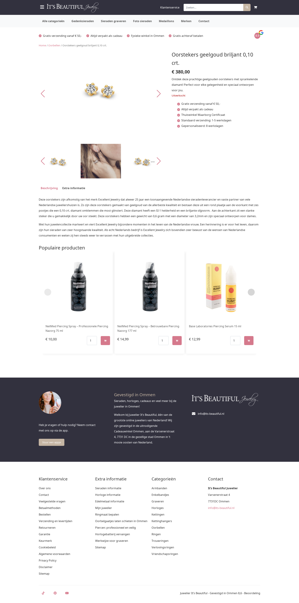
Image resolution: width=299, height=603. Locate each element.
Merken (186, 21)
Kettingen (158, 514)
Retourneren (47, 528)
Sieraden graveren (113, 21)
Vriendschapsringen (165, 554)
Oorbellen (54, 45)
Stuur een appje (51, 442)
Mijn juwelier (103, 508)
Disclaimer (46, 567)
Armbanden (159, 488)
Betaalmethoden (50, 508)
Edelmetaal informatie (109, 501)
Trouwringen (160, 541)
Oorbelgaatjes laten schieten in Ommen (121, 521)
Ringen (156, 534)
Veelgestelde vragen (52, 501)
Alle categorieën (53, 21)
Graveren (158, 501)
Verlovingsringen (163, 547)
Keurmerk (45, 541)
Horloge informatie (107, 495)
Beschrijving (49, 188)
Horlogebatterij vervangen (112, 534)
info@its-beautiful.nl (221, 508)
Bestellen (45, 514)
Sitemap (44, 574)
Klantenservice (169, 7)
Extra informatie (73, 188)
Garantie (44, 534)
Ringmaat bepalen (107, 514)
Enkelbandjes (160, 495)
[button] (158, 94)
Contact (203, 21)
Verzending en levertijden (55, 521)
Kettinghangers (162, 521)
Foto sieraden (142, 21)
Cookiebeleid (47, 547)
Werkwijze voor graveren (111, 541)
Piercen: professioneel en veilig (115, 528)
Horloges (158, 508)
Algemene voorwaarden (54, 554)
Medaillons (166, 21)
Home (42, 45)
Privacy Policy (47, 560)
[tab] (49, 188)
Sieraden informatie (108, 488)
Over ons (45, 488)
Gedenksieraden (82, 21)
